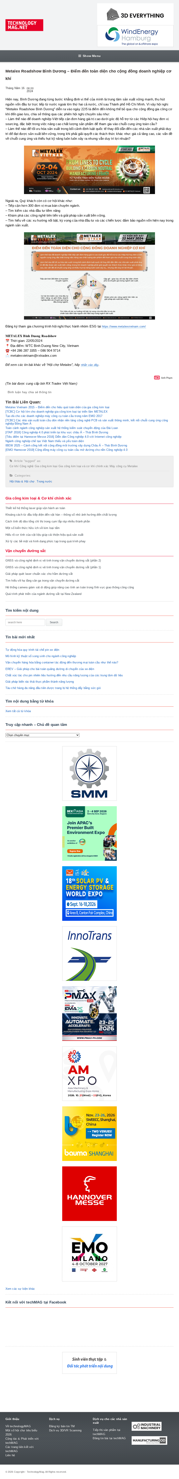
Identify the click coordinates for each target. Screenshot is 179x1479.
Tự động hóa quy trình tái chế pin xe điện (32, 649)
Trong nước (44, 481)
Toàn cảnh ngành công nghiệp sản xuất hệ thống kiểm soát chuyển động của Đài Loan (61, 428)
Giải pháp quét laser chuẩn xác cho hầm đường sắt (39, 573)
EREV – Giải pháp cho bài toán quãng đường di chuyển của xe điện (49, 669)
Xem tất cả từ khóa (18, 711)
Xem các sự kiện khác (20, 1288)
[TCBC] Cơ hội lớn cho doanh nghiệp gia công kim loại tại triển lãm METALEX (56, 411)
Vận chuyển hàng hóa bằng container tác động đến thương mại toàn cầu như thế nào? (61, 662)
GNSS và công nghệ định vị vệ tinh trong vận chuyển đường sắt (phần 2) (53, 560)
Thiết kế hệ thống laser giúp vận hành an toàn (35, 508)
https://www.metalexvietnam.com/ (124, 326)
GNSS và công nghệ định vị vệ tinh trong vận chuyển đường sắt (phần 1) (53, 567)
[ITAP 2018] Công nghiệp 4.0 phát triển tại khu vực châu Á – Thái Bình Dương (56, 432)
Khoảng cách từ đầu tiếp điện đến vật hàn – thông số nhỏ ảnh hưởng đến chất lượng (61, 514)
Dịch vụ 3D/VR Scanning (65, 1430)
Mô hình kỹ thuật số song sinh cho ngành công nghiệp (40, 656)
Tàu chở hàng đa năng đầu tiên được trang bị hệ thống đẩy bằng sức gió (53, 688)
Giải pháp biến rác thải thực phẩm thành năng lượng (39, 681)
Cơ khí (14, 466)
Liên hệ (10, 1455)
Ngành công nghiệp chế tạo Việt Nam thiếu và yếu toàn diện (44, 441)
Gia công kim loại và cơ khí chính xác (83, 466)
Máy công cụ (118, 466)
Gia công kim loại (46, 466)
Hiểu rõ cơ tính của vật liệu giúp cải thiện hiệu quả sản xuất (44, 534)
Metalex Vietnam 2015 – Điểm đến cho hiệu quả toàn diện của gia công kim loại (57, 407)
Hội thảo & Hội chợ (22, 481)
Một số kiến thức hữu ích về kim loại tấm (32, 528)
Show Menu (92, 56)
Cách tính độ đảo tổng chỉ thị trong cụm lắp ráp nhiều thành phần (47, 521)
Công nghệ (27, 466)
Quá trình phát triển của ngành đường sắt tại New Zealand (43, 594)
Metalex (132, 466)
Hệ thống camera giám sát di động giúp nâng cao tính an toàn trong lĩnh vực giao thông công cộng (69, 587)
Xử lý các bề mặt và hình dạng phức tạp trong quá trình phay (45, 541)
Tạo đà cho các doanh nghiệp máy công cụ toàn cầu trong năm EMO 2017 (54, 416)
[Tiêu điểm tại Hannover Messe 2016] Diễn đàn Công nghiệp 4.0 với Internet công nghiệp (63, 436)
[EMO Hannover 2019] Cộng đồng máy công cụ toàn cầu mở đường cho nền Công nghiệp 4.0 (66, 449)
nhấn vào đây (89, 365)
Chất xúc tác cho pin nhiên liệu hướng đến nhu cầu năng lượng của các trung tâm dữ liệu (64, 675)
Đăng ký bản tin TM (62, 1426)
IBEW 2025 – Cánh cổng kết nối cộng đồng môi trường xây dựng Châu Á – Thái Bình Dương (66, 445)
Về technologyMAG (18, 1426)
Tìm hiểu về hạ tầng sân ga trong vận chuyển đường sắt (42, 580)
